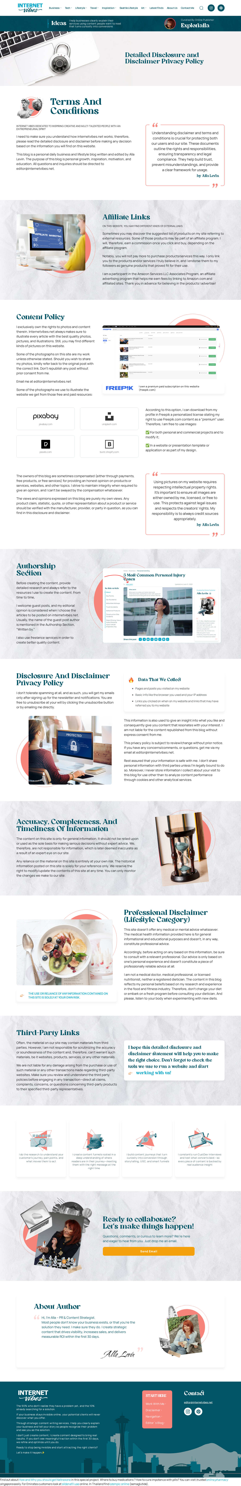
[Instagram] (211, 7)
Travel (93, 8)
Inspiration (108, 8)
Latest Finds (156, 8)
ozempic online (119, 1484)
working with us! (153, 1073)
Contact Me (187, 8)
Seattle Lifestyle (129, 8)
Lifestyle (80, 8)
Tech (67, 8)
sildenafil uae (70, 1484)
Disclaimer (153, 1410)
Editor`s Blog (154, 1423)
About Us (172, 8)
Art (142, 8)
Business (54, 8)
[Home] (30, 8)
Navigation (153, 1416)
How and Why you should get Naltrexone (45, 1480)
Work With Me (155, 1404)
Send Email (148, 1251)
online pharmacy (217, 1480)
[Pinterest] (221, 7)
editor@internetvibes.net (198, 1402)
